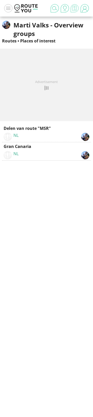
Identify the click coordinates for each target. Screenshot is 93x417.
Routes (9, 41)
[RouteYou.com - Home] (26, 8)
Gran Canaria (17, 146)
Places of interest (38, 41)
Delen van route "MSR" (27, 128)
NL (16, 135)
